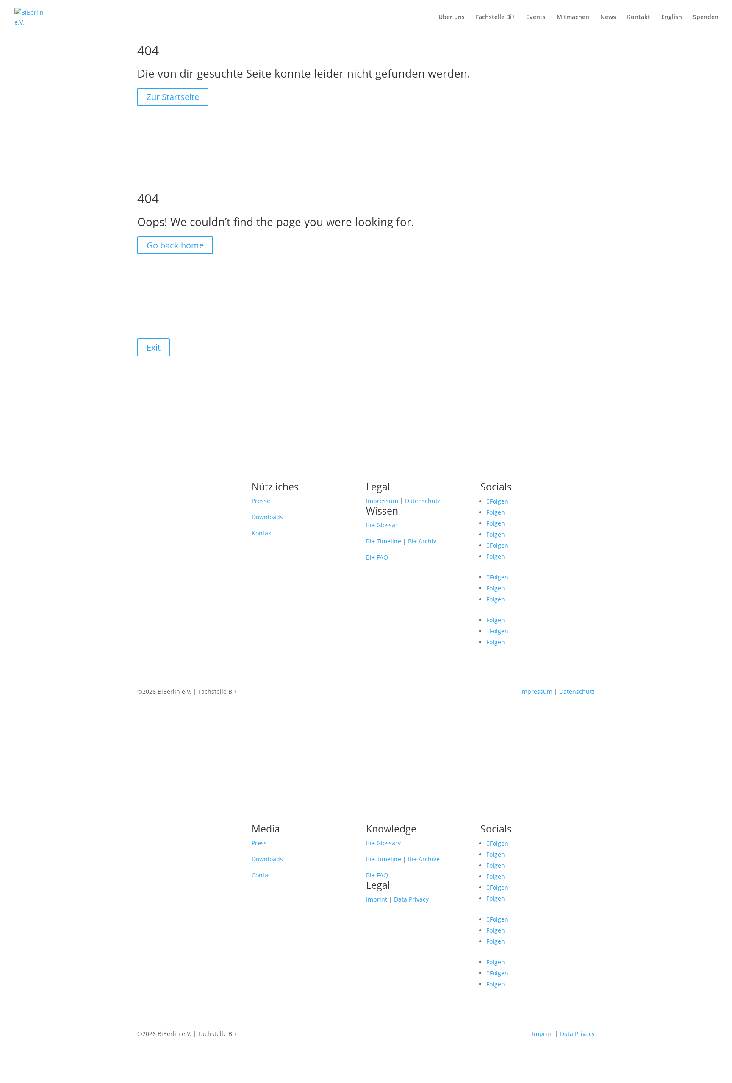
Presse (261, 501)
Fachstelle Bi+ (495, 17)
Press (259, 843)
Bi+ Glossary (383, 843)
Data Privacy (411, 899)
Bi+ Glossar (382, 525)
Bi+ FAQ (377, 557)
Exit (154, 347)
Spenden (705, 17)
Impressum (382, 501)
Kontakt (638, 17)
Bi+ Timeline (383, 541)
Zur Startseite (173, 97)
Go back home (175, 245)
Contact (262, 875)
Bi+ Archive (424, 859)
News (608, 17)
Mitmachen (573, 17)
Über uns (451, 17)
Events (536, 17)
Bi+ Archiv (422, 541)
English (671, 17)
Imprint (376, 899)
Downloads (267, 517)
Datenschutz (423, 501)
